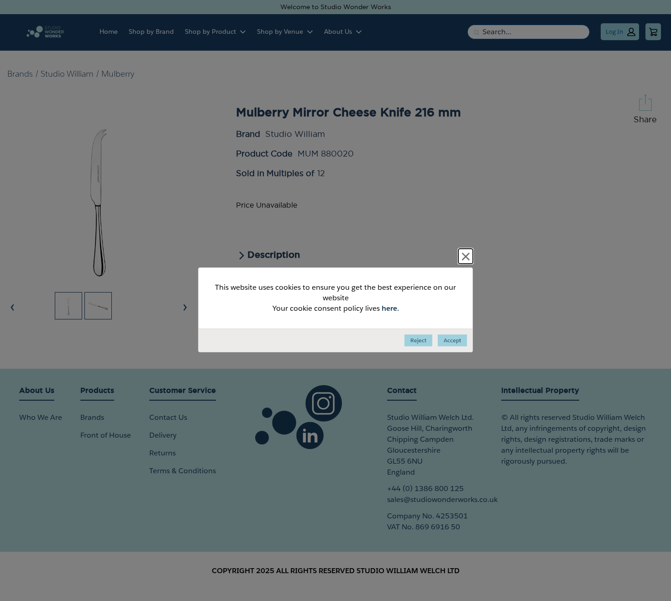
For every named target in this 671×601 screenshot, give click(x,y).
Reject (418, 340)
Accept (452, 340)
